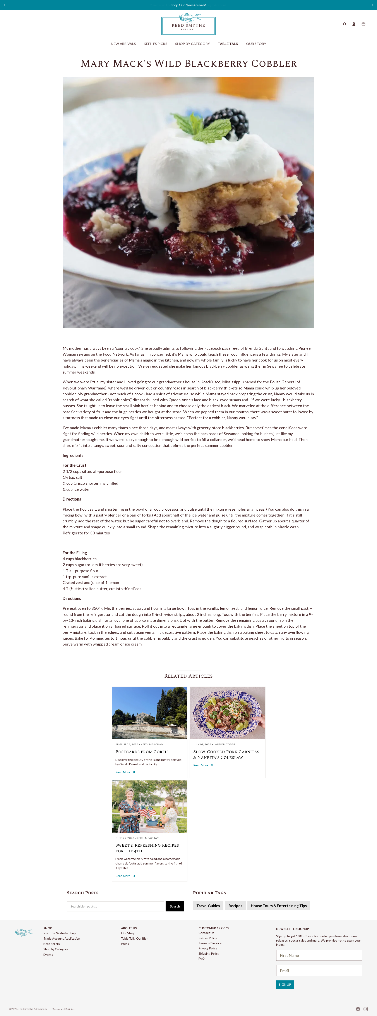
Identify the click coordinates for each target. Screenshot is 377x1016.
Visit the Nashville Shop (59, 933)
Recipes (235, 905)
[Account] (354, 24)
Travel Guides (208, 905)
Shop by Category (55, 949)
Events (48, 954)
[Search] (345, 24)
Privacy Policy (208, 948)
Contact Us (206, 933)
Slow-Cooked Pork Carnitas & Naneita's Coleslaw (226, 755)
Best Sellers (51, 943)
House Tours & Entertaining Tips (279, 905)
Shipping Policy (209, 953)
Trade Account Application (61, 938)
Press (125, 943)
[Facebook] (358, 1009)
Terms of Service (210, 943)
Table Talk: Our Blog (134, 938)
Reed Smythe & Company (32, 1009)
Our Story (128, 933)
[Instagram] (365, 1009)
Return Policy (208, 938)
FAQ (202, 958)
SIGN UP (285, 984)
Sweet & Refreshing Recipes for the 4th (147, 848)
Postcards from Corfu (141, 752)
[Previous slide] (5, 5)
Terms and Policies (64, 1009)
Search (175, 906)
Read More (122, 772)
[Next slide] (372, 5)
